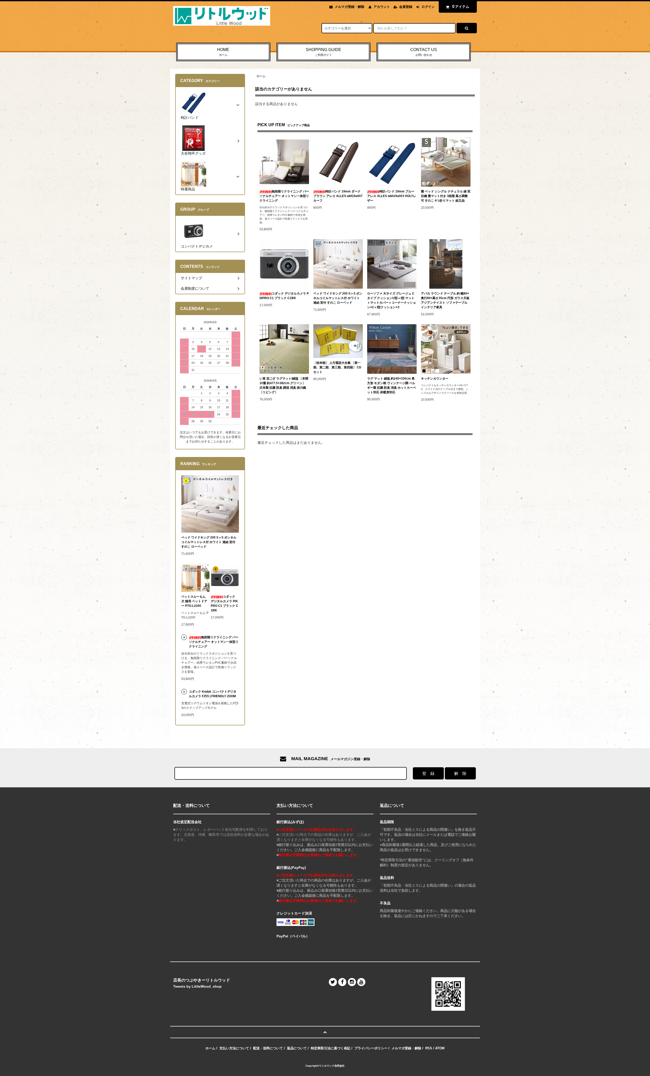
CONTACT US (423, 51)
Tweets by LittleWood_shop (197, 986)
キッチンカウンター (434, 378)
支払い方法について (234, 1048)
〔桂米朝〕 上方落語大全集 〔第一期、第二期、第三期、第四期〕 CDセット (337, 367)
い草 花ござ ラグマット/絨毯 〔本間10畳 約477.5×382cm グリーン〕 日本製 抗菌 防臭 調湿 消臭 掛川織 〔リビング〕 (283, 385)
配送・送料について (268, 1048)
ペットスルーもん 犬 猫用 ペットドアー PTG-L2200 (194, 601)
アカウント (381, 7)
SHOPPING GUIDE (323, 51)
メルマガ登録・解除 (349, 7)
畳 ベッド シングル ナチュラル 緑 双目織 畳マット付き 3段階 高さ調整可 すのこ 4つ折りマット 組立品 (445, 196)
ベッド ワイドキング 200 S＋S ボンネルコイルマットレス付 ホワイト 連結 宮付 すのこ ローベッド (337, 298)
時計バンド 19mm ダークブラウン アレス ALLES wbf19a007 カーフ (338, 196)
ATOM (440, 1048)
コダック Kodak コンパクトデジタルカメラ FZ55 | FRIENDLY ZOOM (212, 694)
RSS (428, 1048)
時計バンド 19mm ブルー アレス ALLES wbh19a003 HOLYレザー (391, 196)
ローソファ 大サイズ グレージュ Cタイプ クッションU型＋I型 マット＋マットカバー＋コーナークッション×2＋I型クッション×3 (391, 300)
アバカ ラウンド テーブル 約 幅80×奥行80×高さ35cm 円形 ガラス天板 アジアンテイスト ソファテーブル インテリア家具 (445, 300)
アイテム (460, 6)
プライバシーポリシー (370, 1048)
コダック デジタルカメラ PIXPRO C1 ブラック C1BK (284, 296)
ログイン (428, 7)
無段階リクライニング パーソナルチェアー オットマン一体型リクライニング (284, 196)
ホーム (261, 76)
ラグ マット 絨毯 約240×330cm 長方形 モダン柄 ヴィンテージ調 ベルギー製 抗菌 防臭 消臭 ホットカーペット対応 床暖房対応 (391, 385)
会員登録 (405, 7)
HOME (223, 51)
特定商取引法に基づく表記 (330, 1048)
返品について (297, 1048)
